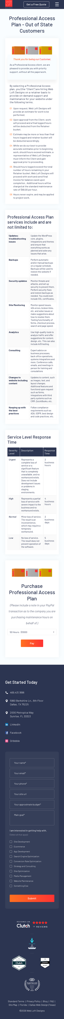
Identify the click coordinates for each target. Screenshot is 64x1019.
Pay (32, 643)
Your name (20, 762)
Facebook (15, 732)
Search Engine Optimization (26, 856)
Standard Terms (16, 1001)
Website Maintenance (23, 881)
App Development (22, 851)
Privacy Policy (33, 1001)
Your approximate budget (27, 804)
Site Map (13, 1004)
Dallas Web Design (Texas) (42, 1004)
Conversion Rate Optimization (27, 861)
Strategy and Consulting (24, 866)
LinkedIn (15, 724)
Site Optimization (22, 871)
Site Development (22, 841)
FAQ (52, 1001)
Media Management (22, 876)
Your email (20, 773)
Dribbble (15, 740)
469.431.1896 (17, 692)
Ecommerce (19, 846)
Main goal (19, 815)
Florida (23, 1004)
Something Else (21, 886)
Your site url (20, 794)
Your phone (20, 783)
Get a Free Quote (36, 4)
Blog (45, 1001)
